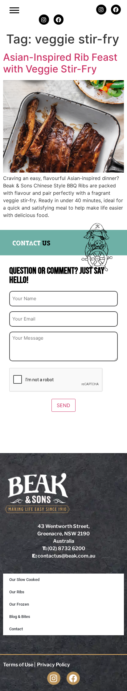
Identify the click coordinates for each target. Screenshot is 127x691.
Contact (16, 629)
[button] (14, 10)
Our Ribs (16, 592)
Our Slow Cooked (24, 579)
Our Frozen (19, 604)
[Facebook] (116, 9)
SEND (63, 405)
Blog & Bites (19, 616)
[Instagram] (101, 9)
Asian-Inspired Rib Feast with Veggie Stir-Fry (60, 63)
